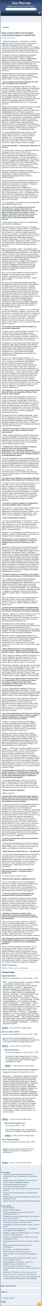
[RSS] (39, 1303)
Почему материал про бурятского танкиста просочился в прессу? (18, 1213)
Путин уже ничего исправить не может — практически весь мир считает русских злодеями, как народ (22, 1268)
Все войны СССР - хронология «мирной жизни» (20, 1274)
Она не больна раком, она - (15, 1123)
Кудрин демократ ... (9, 976)
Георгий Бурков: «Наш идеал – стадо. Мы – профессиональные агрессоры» (18, 1263)
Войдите (4, 968)
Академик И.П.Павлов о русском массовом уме (20, 1272)
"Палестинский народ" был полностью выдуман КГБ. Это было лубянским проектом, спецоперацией (22, 1277)
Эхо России (21, 2)
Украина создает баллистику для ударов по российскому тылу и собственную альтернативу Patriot (20, 1176)
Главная (6, 27)
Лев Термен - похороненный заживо (16, 1249)
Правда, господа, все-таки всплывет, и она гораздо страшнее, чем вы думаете (21, 1234)
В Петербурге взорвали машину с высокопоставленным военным (15, 1185)
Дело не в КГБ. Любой (10, 1032)
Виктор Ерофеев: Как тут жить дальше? (17, 1251)
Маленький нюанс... (12, 1050)
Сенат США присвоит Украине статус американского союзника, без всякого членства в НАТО (21, 1221)
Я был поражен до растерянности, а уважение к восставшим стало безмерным (20, 1229)
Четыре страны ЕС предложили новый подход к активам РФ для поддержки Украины (20, 1181)
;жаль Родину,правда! (10, 1139)
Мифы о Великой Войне (11, 1210)
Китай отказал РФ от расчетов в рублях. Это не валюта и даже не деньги (20, 1259)
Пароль (4, 1292)
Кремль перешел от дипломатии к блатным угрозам (21, 1201)
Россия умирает (9, 1208)
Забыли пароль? (9, 1298)
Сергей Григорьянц (9, 965)
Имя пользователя (8, 1286)
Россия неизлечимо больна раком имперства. (20, 1070)
